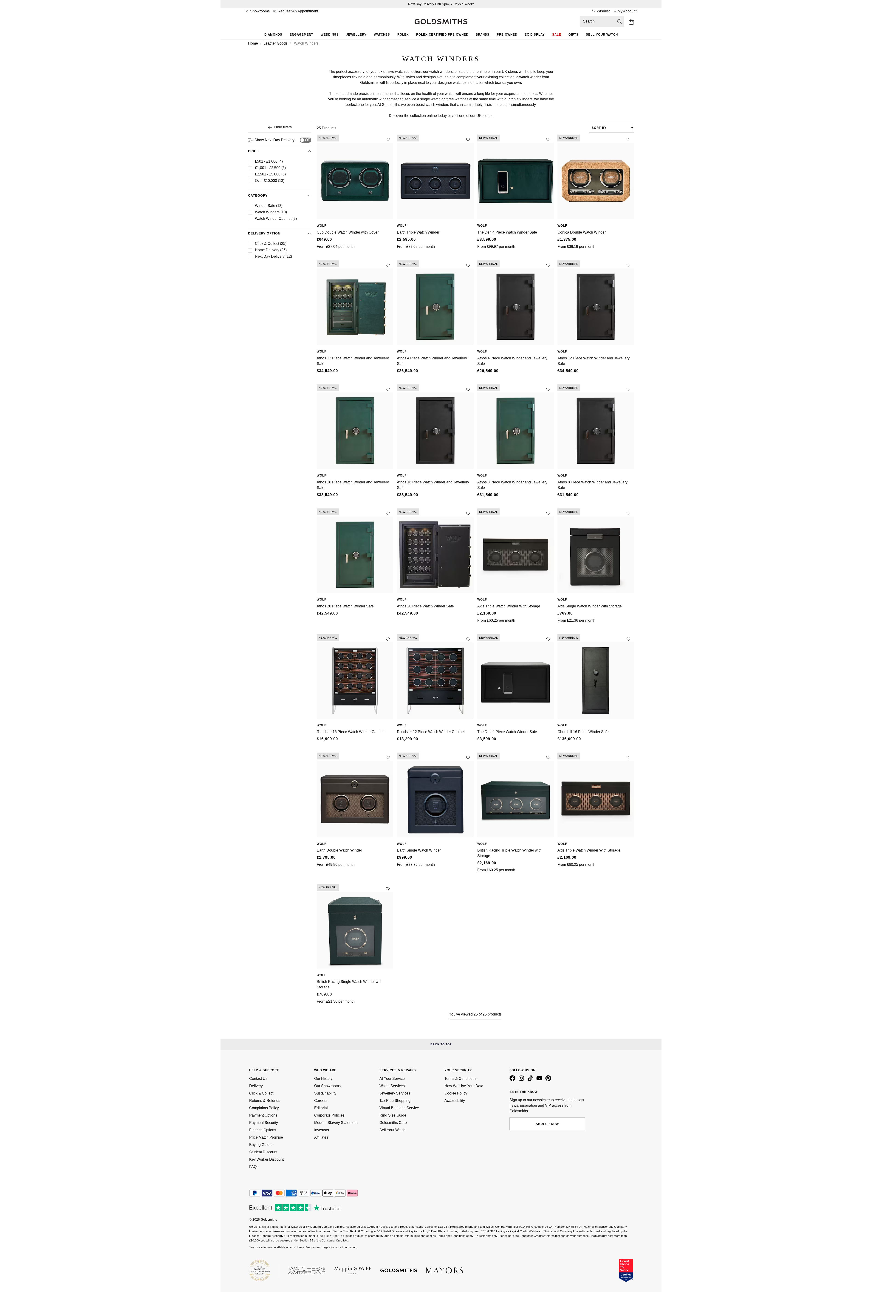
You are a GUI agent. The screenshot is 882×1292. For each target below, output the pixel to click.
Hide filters (283, 127)
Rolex (403, 34)
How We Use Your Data (463, 1086)
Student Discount (263, 1152)
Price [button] (253, 151)
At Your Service (392, 1078)
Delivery (256, 1086)
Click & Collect (261, 1093)
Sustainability (325, 1093)
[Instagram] (522, 1080)
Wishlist (603, 11)
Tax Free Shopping (394, 1101)
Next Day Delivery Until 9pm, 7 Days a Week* (441, 4)
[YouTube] (540, 1080)
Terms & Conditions (460, 1078)
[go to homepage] (441, 22)
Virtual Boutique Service (399, 1108)
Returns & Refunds (264, 1101)
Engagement (301, 34)
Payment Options (263, 1115)
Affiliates (321, 1137)
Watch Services (392, 1086)
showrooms (259, 11)
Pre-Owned (507, 34)
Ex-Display (535, 34)
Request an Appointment (297, 11)
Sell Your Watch (602, 34)
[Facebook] (513, 1080)
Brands (482, 34)
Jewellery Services (394, 1093)
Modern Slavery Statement (335, 1123)
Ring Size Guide (392, 1115)
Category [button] (258, 195)
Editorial (321, 1108)
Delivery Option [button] (264, 233)
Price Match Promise (266, 1137)
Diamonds (273, 34)
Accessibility (454, 1101)
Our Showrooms (327, 1086)
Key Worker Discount (266, 1159)
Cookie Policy (455, 1093)
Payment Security (263, 1123)
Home (253, 43)
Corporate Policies (329, 1115)
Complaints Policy (264, 1108)
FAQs (253, 1167)
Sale (556, 34)
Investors (321, 1130)
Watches (382, 34)
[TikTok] (531, 1080)
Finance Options (262, 1130)
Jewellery (356, 34)
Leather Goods (275, 43)
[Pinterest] (549, 1080)
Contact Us (258, 1078)
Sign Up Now (547, 1124)
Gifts (573, 34)
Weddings (330, 34)
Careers (320, 1101)
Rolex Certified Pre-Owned (442, 34)
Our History (323, 1078)
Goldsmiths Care (393, 1123)
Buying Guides (261, 1145)
